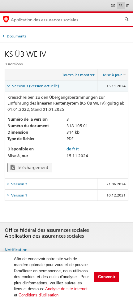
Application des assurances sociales (44, 19)
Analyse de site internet (66, 289)
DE (113, 5)
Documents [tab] (16, 36)
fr (73, 148)
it (77, 148)
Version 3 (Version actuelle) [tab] (35, 86)
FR (120, 5)
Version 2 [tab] (18, 184)
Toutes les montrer (78, 74)
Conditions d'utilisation (38, 295)
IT (127, 5)
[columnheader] (112, 74)
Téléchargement (32, 167)
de (68, 148)
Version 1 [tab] (18, 195)
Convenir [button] (106, 276)
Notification (16, 249)
